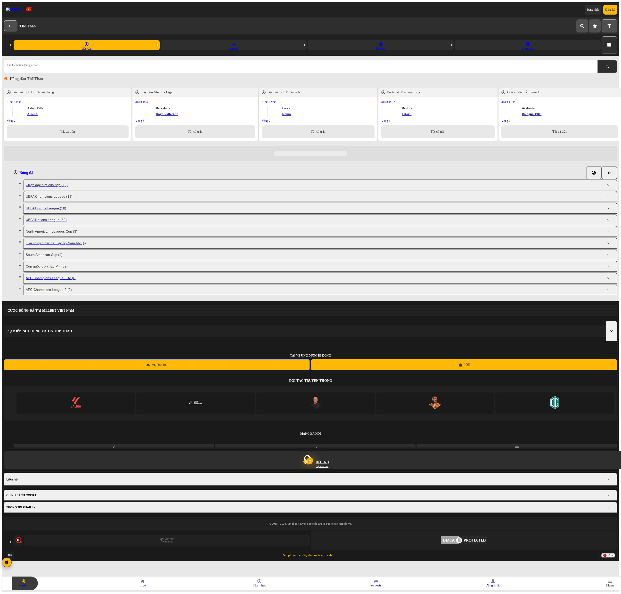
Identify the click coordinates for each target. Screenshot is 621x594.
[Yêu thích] (595, 26)
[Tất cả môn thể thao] (609, 45)
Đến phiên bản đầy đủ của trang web (307, 555)
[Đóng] (609, 172)
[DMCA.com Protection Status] (464, 540)
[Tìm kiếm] (582, 26)
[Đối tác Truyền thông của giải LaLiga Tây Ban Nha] (75, 403)
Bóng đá (26, 173)
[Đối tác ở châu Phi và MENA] (195, 403)
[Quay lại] (10, 26)
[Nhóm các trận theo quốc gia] (594, 172)
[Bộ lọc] (609, 26)
